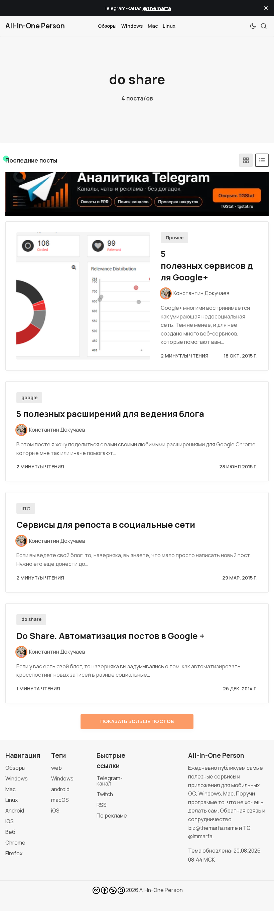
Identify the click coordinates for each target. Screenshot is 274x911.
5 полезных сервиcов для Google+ (207, 265)
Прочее (174, 238)
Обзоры (107, 26)
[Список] (262, 160)
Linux (169, 26)
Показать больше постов (137, 721)
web (56, 767)
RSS (102, 805)
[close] (266, 8)
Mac (153, 26)
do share (31, 619)
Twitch (105, 794)
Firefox (13, 853)
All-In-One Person (161, 890)
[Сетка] (246, 160)
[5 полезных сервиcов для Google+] (83, 296)
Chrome (15, 842)
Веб (10, 832)
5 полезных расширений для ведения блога (110, 414)
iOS (9, 821)
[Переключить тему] (253, 26)
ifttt (25, 508)
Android (14, 810)
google (29, 398)
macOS (60, 800)
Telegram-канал (110, 780)
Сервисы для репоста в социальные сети (105, 524)
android (60, 789)
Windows (132, 26)
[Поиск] (264, 26)
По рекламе (112, 815)
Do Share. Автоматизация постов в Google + (110, 636)
